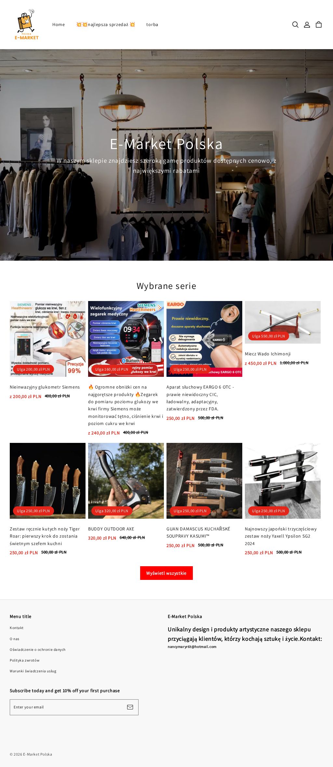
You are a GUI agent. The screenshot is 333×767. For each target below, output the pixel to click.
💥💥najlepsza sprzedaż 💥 (105, 24)
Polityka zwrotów (24, 660)
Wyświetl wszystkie (166, 573)
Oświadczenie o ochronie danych (38, 649)
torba (152, 24)
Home (58, 24)
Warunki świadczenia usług (33, 670)
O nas (15, 638)
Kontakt (17, 627)
